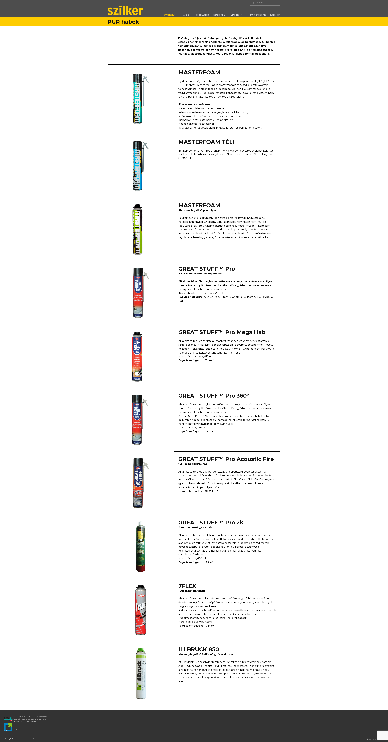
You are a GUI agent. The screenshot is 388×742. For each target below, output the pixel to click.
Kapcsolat (275, 14)
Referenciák (219, 14)
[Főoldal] (125, 10)
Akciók (186, 14)
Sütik (25, 739)
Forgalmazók (202, 14)
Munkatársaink (258, 14)
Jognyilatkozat (11, 739)
